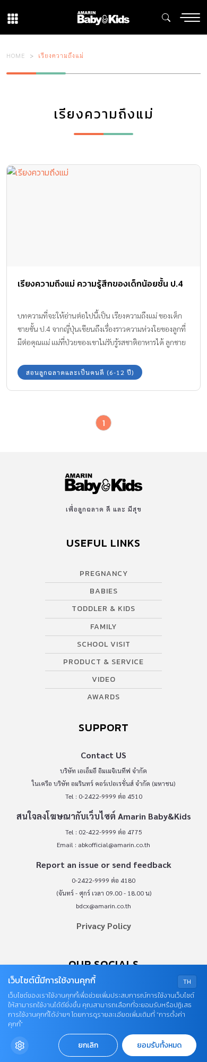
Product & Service (103, 661)
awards (103, 697)
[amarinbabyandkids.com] (103, 17)
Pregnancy (104, 573)
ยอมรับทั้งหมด (159, 1045)
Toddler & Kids (103, 608)
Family (103, 626)
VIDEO (104, 679)
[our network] (12, 17)
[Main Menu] (190, 17)
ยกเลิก (88, 1045)
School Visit (104, 644)
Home (15, 55)
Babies (104, 591)
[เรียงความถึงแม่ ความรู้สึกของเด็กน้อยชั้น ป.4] (103, 215)
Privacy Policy (103, 925)
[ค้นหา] (166, 18)
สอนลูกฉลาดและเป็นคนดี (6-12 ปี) (80, 372)
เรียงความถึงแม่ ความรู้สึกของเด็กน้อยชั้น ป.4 (100, 283)
